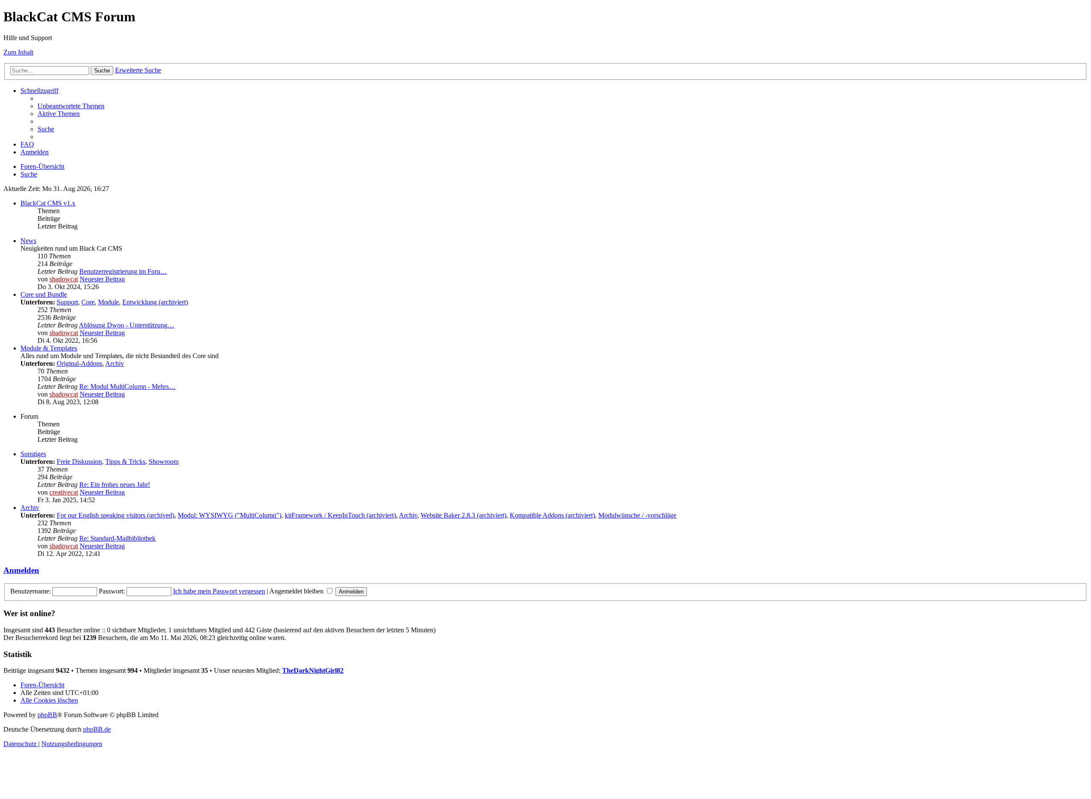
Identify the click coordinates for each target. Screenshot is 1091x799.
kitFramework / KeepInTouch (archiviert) (340, 515)
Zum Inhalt (18, 52)
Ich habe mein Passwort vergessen (219, 591)
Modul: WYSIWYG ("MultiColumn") (229, 515)
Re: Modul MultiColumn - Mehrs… (127, 386)
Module (108, 302)
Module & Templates (48, 348)
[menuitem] (71, 106)
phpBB (47, 714)
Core (88, 302)
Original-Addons (79, 363)
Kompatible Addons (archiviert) (552, 515)
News (28, 240)
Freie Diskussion (79, 461)
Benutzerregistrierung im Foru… (123, 271)
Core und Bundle (43, 294)
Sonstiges (33, 453)
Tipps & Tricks (125, 461)
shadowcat (63, 279)
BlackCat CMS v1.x (47, 203)
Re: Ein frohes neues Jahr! (114, 484)
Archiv (114, 363)
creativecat (63, 492)
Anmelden (21, 570)
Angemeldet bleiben (297, 591)
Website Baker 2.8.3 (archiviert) (463, 515)
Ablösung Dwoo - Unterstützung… (126, 325)
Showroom (164, 461)
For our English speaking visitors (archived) (115, 515)
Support (67, 302)
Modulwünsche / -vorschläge (637, 515)
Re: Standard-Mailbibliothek (117, 538)
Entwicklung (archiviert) (155, 302)
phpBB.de (97, 729)
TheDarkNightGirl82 (312, 670)
